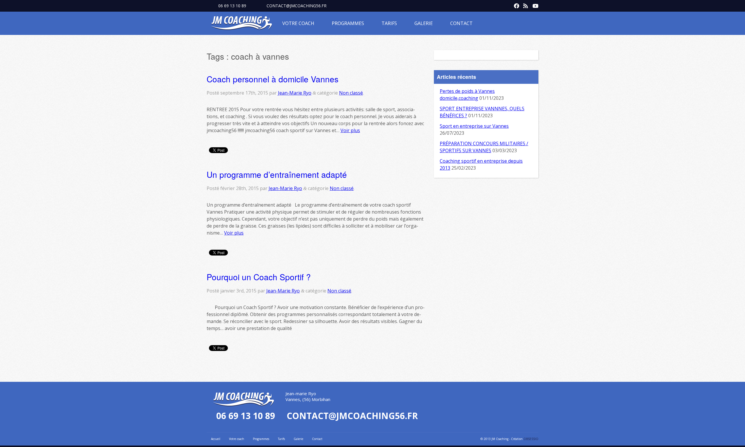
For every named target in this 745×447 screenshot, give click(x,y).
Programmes (348, 23)
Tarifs (389, 23)
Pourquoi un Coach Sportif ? (259, 277)
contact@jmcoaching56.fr (297, 5)
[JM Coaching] (241, 24)
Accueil (215, 439)
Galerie (423, 23)
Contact (461, 23)
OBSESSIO (531, 439)
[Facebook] (515, 4)
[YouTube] (533, 4)
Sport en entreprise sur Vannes (474, 126)
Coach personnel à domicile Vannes (272, 79)
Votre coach (298, 23)
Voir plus (350, 130)
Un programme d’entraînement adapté (277, 174)
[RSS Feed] (524, 4)
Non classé (351, 93)
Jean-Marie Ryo (294, 93)
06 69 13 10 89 (232, 5)
